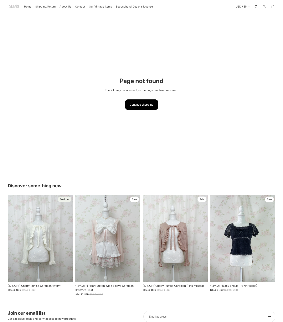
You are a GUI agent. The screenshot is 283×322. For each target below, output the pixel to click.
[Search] (256, 6)
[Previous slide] (13, 238)
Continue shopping (141, 104)
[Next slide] (67, 238)
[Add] (134, 276)
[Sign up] (269, 317)
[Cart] (272, 6)
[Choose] (269, 276)
